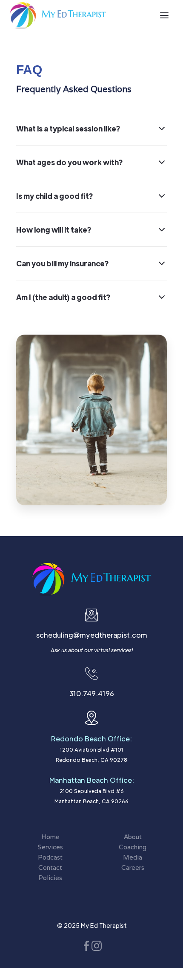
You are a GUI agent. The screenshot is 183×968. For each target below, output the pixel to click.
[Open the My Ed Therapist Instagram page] (97, 945)
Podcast (50, 857)
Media (132, 857)
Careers (132, 867)
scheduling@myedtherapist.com (91, 634)
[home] (58, 15)
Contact (50, 867)
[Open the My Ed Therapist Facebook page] (86, 945)
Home (50, 837)
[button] (164, 15)
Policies (50, 878)
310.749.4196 (91, 693)
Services (50, 847)
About (133, 837)
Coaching (132, 847)
